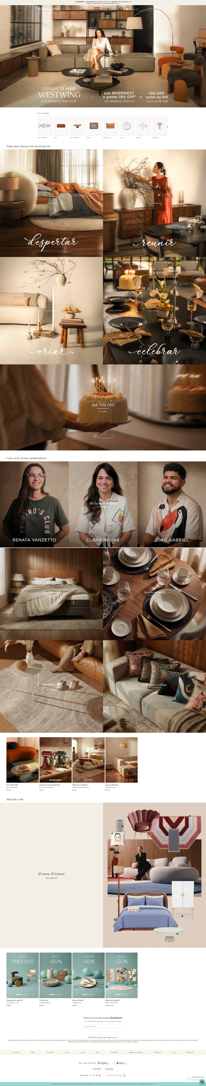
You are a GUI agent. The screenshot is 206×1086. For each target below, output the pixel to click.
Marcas (33, 1052)
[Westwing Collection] (97, 1069)
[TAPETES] (94, 126)
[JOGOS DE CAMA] (110, 126)
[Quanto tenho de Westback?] (158, 9)
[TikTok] (97, 1075)
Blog (97, 1052)
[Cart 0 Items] (168, 9)
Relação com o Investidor (136, 1052)
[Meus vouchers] (155, 9)
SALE (81, 13)
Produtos (40, 13)
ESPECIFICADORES (72, 13)
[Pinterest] (94, 1075)
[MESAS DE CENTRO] (77, 126)
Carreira (83, 1052)
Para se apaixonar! (51, 878)
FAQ (174, 1052)
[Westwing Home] (48, 9)
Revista (67, 1052)
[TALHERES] (143, 126)
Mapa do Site (190, 1052)
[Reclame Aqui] (124, 1075)
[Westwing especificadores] (109, 1069)
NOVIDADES (62, 13)
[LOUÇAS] (127, 126)
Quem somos (15, 1052)
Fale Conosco (157, 1052)
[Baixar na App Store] (120, 1063)
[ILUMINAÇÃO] (160, 126)
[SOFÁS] (61, 126)
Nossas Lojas (50, 1052)
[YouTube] (91, 1075)
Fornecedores (113, 1052)
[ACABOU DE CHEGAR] (45, 125)
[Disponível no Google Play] (103, 1063)
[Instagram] (100, 1075)
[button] (161, 9)
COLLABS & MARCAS (51, 13)
